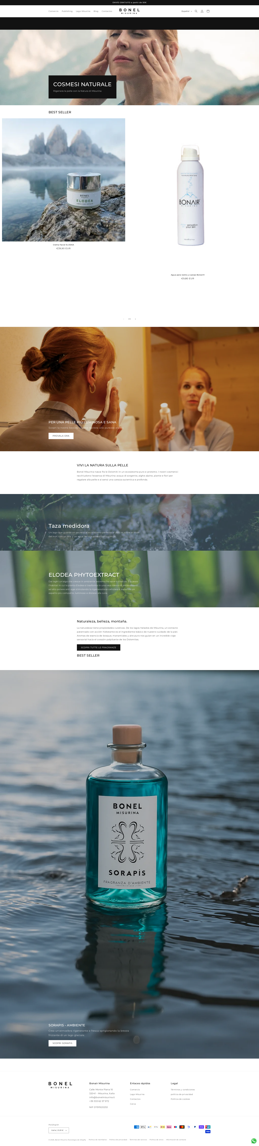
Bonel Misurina (61, 1140)
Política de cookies (180, 1099)
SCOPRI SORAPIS (62, 1043)
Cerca (133, 1104)
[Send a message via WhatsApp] (254, 1141)
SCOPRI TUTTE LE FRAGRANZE (98, 647)
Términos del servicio (138, 1140)
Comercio (135, 1089)
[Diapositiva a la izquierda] (124, 319)
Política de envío (156, 1140)
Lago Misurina (137, 1094)
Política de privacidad (118, 1140)
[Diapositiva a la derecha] (135, 319)
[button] (196, 11)
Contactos (135, 1099)
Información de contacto (176, 1140)
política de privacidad (182, 1094)
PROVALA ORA (61, 436)
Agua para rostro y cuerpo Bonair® (188, 275)
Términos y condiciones (183, 1089)
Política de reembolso (98, 1140)
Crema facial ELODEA (63, 245)
